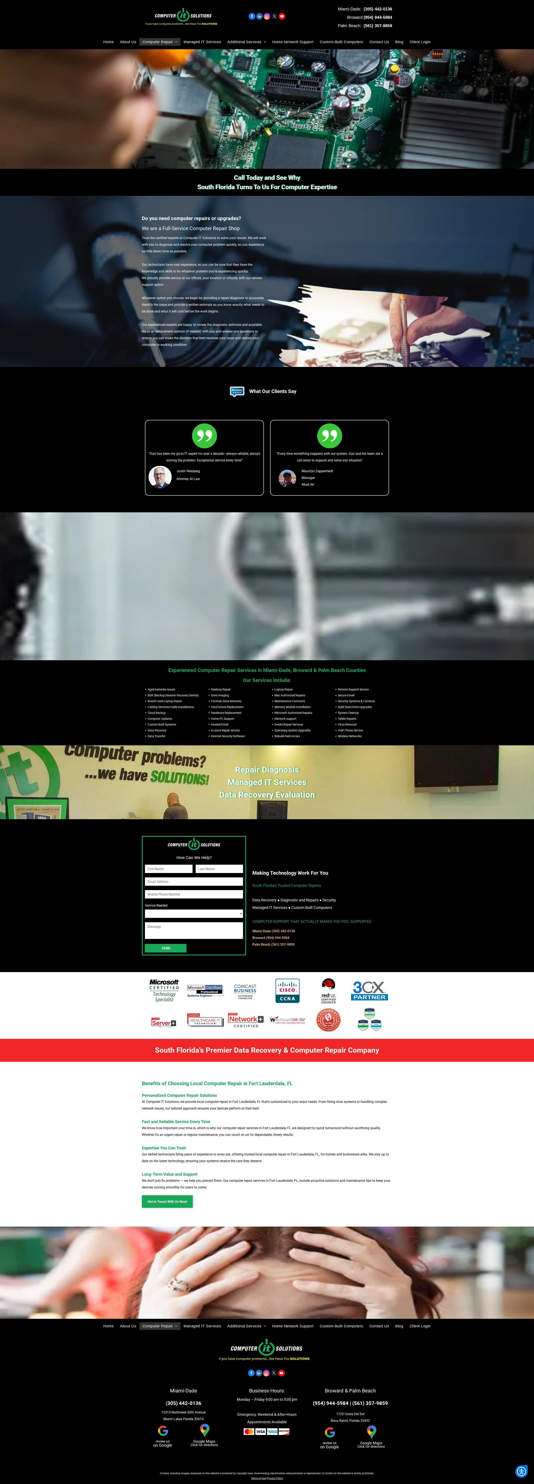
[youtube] (282, 17)
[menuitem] (108, 42)
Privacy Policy (275, 1478)
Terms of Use (258, 1478)
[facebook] (252, 17)
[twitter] (274, 17)
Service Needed (156, 905)
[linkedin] (259, 17)
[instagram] (267, 17)
